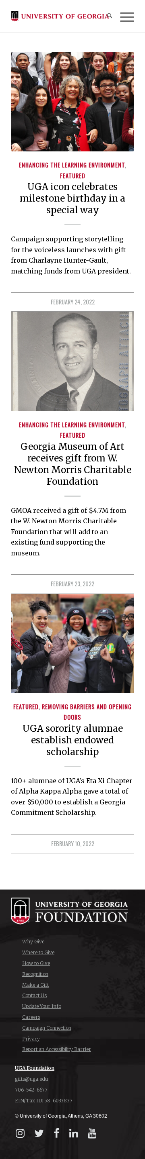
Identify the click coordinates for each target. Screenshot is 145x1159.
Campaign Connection (46, 1028)
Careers (31, 1017)
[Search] (105, 16)
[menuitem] (105, 16)
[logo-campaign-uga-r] (60, 16)
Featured (72, 175)
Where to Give (38, 952)
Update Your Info (41, 1006)
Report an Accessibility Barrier (56, 1049)
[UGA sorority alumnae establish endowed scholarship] (72, 643)
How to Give (36, 963)
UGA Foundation (34, 1068)
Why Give (33, 942)
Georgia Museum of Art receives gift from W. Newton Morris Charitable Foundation (72, 464)
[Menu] (123, 16)
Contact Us (34, 995)
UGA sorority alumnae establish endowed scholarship (73, 740)
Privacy (31, 1039)
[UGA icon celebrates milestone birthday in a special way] (72, 101)
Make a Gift (35, 985)
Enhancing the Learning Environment (72, 165)
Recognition (35, 974)
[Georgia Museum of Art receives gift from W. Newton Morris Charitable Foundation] (72, 361)
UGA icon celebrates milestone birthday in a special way (72, 198)
